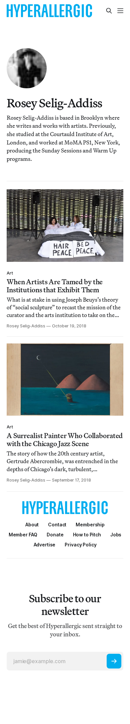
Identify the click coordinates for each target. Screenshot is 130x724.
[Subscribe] (114, 661)
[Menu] (120, 10)
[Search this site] (109, 10)
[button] (90, 524)
